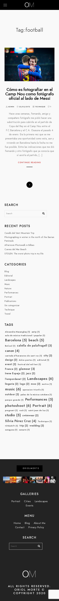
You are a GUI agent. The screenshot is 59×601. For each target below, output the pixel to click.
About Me (39, 523)
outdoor (12, 394)
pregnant (11, 410)
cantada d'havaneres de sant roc (23, 355)
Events (29, 505)
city (48, 355)
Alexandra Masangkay (17, 332)
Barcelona (16, 340)
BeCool (10, 346)
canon (12, 350)
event (10, 364)
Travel (7, 313)
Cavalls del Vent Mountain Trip (19, 233)
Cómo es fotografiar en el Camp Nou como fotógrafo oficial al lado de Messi (29, 94)
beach (36, 340)
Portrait (8, 296)
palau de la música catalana (36, 394)
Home (17, 523)
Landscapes (10, 280)
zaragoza (11, 429)
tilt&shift (11, 425)
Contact (20, 527)
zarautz (24, 429)
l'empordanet (15, 379)
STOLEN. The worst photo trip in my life (24, 253)
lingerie (11, 384)
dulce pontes (27, 360)
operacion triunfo (33, 389)
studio (13, 415)
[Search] (42, 212)
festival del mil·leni (29, 364)
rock (23, 410)
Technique (40, 107)
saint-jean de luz (38, 410)
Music (7, 284)
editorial (43, 360)
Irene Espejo (15, 373)
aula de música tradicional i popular (25, 335)
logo (24, 384)
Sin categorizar (12, 305)
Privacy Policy (36, 527)
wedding (36, 425)
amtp (36, 332)
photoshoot (18, 405)
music (13, 389)
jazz (30, 373)
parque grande (14, 400)
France (11, 369)
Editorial (9, 275)
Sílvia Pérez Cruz (20, 421)
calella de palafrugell (34, 345)
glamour (27, 369)
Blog (7, 271)
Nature (8, 288)
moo (35, 384)
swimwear (30, 415)
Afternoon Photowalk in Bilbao (19, 245)
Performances (11, 292)
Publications (10, 301)
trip (24, 425)
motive (47, 384)
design (11, 360)
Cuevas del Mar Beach (15, 249)
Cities (27, 501)
